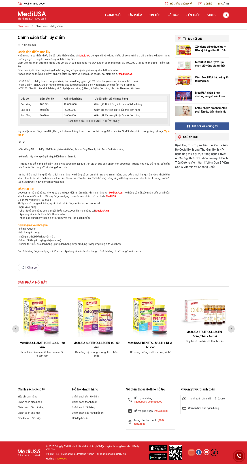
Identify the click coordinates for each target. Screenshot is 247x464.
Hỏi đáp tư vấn (80, 418)
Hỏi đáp (172, 15)
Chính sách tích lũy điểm (85, 396)
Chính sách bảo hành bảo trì (87, 412)
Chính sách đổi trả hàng (31, 407)
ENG (220, 3)
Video (211, 15)
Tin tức (154, 15)
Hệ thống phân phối (181, 3)
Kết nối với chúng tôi (205, 126)
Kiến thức (193, 15)
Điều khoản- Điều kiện (29, 418)
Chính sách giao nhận (30, 402)
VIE (227, 3)
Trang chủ (112, 15)
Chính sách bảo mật (29, 412)
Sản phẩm (135, 15)
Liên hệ (208, 3)
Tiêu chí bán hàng (27, 396)
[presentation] (15, 329)
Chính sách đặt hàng (83, 407)
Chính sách (24, 26)
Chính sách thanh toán (84, 402)
